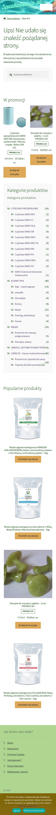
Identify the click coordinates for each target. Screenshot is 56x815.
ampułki (19, 292)
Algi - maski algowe (25, 286)
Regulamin (13, 748)
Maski (18, 309)
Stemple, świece (23, 341)
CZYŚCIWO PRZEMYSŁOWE (24, 208)
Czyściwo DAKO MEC (25, 237)
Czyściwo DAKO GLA (25, 225)
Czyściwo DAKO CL (24, 219)
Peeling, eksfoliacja (25, 315)
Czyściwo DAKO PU (24, 254)
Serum (18, 321)
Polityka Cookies (15, 754)
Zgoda (17, 810)
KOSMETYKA (17, 280)
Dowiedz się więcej (28, 459)
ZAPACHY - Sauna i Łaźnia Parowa (28, 353)
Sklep (10, 742)
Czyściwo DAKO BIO (25, 214)
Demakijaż (20, 298)
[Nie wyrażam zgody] (52, 804)
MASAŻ (14, 326)
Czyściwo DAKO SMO (25, 260)
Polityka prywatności (28, 806)
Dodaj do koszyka (14, 172)
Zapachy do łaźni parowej (27, 364)
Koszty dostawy (15, 765)
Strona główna (13, 18)
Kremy (18, 303)
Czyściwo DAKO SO (24, 266)
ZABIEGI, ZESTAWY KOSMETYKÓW (28, 347)
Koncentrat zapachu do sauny (30, 359)
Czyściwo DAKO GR (24, 231)
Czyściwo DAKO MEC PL (27, 242)
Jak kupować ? (14, 760)
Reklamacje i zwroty (17, 771)
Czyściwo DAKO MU (24, 248)
